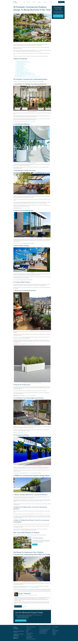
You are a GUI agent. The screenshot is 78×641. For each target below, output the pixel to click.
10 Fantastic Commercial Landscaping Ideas (21, 61)
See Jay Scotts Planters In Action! (20, 75)
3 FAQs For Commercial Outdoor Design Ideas (21, 71)
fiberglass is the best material (37, 203)
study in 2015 (16, 53)
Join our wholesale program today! (21, 620)
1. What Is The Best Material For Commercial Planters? (23, 72)
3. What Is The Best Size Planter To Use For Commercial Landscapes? (26, 74)
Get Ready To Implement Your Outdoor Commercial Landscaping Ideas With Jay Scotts (27, 76)
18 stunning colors (28, 587)
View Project (35, 544)
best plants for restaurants (23, 432)
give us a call (16, 590)
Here (14, 279)
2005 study (38, 50)
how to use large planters (27, 395)
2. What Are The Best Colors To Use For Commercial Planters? (25, 73)
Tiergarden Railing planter (18, 337)
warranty (28, 589)
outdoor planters (20, 243)
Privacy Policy (15, 632)
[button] (54, 2)
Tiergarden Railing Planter (27, 382)
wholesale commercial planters (31, 121)
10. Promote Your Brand (19, 70)
